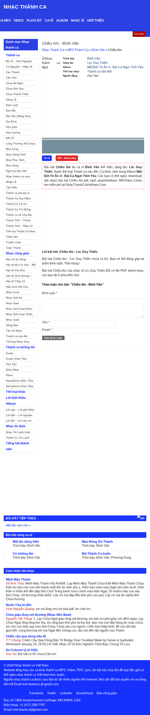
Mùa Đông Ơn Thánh (97, 541)
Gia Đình (11, 121)
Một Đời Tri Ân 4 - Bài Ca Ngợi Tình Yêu (115, 67)
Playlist (34, 20)
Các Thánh (13, 72)
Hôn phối (11, 127)
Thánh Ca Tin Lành (18, 437)
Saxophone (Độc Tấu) (19, 380)
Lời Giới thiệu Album (16, 400)
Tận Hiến (11, 187)
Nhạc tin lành (15, 426)
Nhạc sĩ (77, 20)
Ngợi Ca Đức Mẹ (16, 170)
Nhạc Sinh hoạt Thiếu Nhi (19, 315)
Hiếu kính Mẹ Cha (17, 286)
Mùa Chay (12, 149)
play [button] (57, 147)
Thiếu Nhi (12, 236)
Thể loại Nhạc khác (18, 341)
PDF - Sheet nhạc (66, 158)
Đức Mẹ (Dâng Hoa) (18, 116)
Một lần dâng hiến (26, 541)
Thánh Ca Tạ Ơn (16, 203)
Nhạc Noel (12, 303)
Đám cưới (12, 105)
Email (47, 329)
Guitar (9, 353)
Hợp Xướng (13, 132)
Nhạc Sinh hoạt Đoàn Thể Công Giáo (19, 309)
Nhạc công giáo (17, 253)
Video (18, 20)
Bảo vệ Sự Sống (16, 259)
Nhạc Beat (12, 369)
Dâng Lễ (11, 99)
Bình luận (49, 293)
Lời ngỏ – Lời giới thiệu (20, 409)
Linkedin (66, 693)
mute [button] (118, 147)
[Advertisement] (93, 107)
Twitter (51, 693)
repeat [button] (80, 147)
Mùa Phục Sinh (15, 160)
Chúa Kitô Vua (14, 88)
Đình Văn (98, 50)
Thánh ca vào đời (99, 71)
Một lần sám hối (17, 525)
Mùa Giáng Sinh (16, 154)
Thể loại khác (16, 391)
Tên (45, 322)
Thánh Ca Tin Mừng (18, 209)
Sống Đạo (12, 325)
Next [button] (67, 147)
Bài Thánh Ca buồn (96, 553)
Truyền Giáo (13, 242)
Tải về (47, 158)
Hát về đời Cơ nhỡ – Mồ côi (21, 265)
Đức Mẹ (11, 110)
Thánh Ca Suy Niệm (18, 198)
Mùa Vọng (12, 165)
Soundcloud (84, 693)
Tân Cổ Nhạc (14, 330)
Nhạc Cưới (12, 292)
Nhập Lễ (11, 181)
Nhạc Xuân (13, 319)
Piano (9, 375)
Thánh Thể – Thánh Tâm (18, 221)
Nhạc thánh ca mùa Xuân (18, 177)
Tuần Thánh (13, 247)
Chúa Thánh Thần (17, 94)
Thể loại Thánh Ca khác (21, 231)
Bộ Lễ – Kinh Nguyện (19, 61)
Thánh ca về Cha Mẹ (19, 214)
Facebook (36, 693)
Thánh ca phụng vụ (18, 192)
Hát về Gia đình (15, 270)
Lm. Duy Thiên (97, 62)
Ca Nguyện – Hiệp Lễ (19, 66)
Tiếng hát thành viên (17, 446)
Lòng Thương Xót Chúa (20, 143)
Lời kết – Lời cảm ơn (18, 420)
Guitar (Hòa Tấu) (16, 358)
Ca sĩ (49, 20)
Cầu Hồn (11, 77)
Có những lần (23, 553)
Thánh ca (13, 55)
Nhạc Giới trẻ (14, 297)
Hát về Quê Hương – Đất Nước (19, 276)
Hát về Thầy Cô (15, 281)
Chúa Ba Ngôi (14, 83)
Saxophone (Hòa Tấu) (19, 386)
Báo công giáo (107, 693)
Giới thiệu (95, 20)
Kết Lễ (10, 138)
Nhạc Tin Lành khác (18, 432)
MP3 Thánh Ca (77, 50)
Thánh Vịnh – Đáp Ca (19, 225)
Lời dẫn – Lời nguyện (19, 415)
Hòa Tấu (11, 364)
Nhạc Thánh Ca (25, 7)
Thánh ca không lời (20, 347)
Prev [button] (47, 147)
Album (62, 20)
